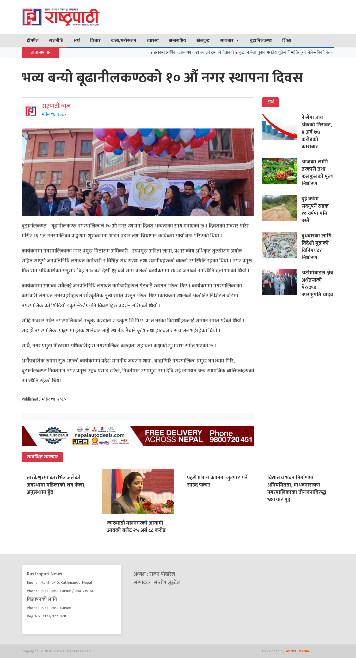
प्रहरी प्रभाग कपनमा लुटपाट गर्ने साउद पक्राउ (217, 481)
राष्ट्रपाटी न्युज (56, 106)
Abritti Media (297, 651)
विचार (95, 40)
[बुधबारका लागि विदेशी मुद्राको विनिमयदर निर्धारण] (282, 245)
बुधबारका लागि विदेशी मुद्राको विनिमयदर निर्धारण (317, 246)
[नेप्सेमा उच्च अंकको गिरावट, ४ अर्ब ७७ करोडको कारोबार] (282, 127)
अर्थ (77, 40)
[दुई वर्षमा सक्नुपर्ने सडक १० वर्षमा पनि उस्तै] (282, 208)
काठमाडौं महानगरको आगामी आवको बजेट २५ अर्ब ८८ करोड (136, 527)
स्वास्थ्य (153, 40)
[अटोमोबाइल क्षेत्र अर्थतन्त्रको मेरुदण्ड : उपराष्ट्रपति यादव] (282, 282)
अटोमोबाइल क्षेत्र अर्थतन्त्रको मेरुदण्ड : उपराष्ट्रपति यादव (317, 283)
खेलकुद (203, 40)
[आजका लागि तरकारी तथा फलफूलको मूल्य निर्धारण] (282, 171)
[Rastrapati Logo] (71, 17)
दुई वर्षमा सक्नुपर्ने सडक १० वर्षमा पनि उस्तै (315, 209)
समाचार (227, 40)
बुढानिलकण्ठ (261, 40)
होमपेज (33, 40)
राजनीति (56, 40)
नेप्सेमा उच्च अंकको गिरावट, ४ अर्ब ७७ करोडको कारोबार (317, 132)
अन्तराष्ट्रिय (177, 40)
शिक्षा (286, 40)
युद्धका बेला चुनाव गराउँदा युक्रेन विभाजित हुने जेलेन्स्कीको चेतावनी (269, 52)
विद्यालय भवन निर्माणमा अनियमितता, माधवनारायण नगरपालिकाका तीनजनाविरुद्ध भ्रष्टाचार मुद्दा (296, 488)
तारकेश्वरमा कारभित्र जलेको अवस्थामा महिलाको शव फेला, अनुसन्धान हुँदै (56, 485)
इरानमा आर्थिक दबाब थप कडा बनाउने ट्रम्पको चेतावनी (175, 52)
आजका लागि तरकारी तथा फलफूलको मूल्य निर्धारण (318, 172)
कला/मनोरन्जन (123, 40)
